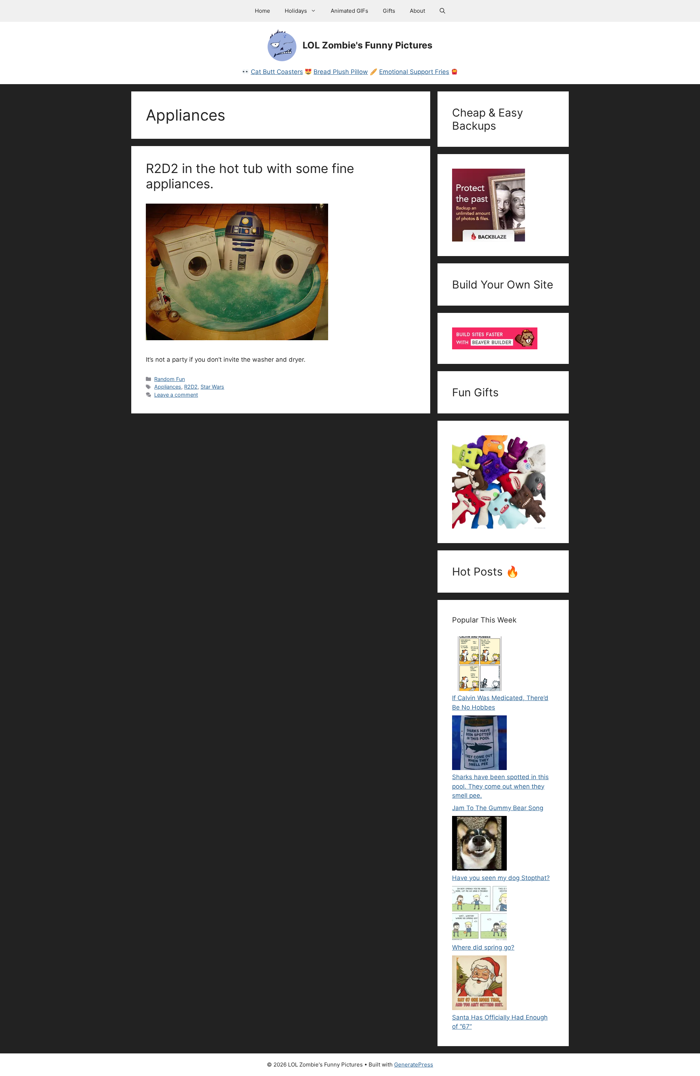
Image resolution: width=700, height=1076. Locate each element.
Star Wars (212, 387)
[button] (442, 11)
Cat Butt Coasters (277, 71)
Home (262, 10)
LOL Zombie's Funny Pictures (367, 45)
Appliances (167, 387)
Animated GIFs (349, 10)
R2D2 (191, 387)
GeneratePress (413, 1064)
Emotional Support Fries (414, 71)
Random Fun (169, 379)
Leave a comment (176, 395)
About (417, 10)
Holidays (296, 10)
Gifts (389, 10)
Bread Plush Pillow (341, 71)
